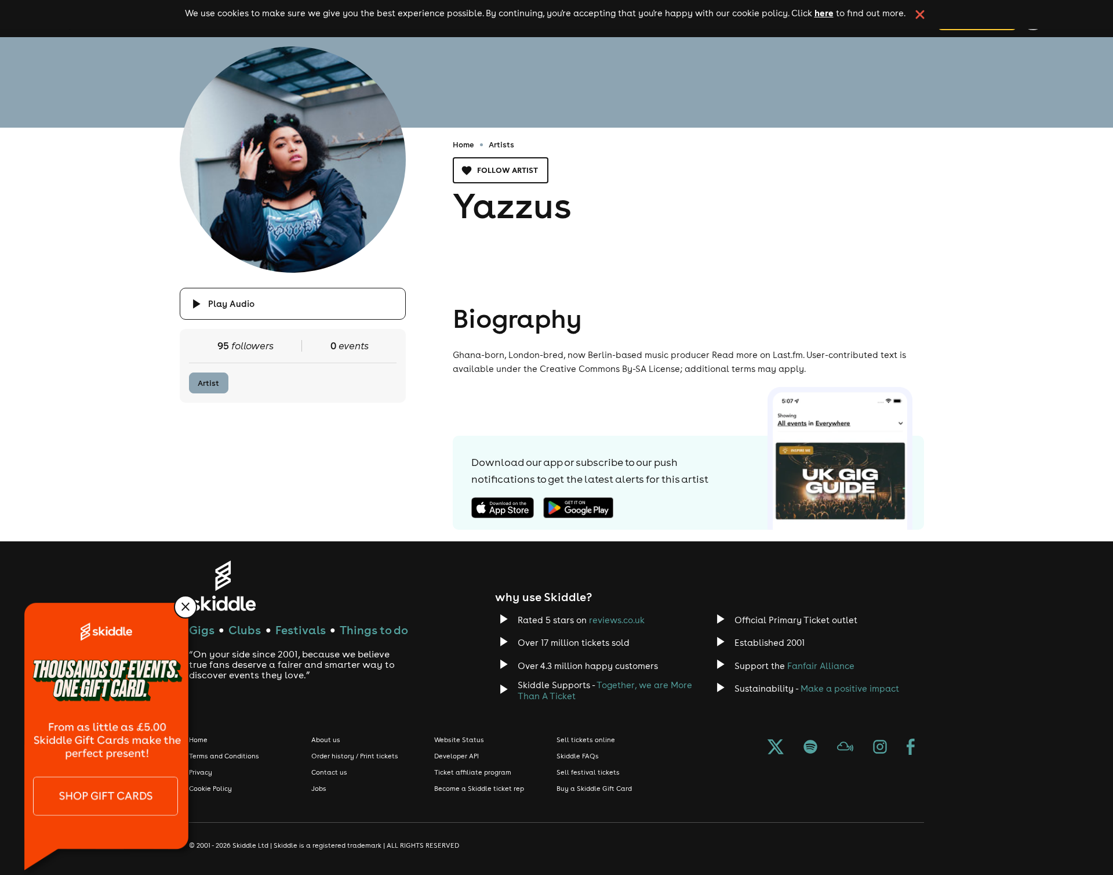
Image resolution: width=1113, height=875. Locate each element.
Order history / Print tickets (354, 756)
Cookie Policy (210, 788)
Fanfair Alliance (820, 665)
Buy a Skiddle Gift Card (594, 788)
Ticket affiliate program (472, 772)
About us (325, 740)
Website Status (459, 740)
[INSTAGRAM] (880, 747)
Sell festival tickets (588, 772)
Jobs (318, 788)
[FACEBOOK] (910, 747)
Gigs (201, 630)
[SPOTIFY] (810, 747)
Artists (501, 144)
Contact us (329, 772)
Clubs (244, 630)
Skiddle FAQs (577, 756)
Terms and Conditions (224, 756)
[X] (775, 747)
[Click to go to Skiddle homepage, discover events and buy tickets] (223, 586)
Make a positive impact (850, 688)
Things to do (374, 630)
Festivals (300, 630)
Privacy (200, 772)
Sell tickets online (585, 740)
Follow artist (507, 170)
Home (463, 144)
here (824, 13)
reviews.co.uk (617, 619)
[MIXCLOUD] (845, 747)
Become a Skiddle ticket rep (479, 788)
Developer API (456, 756)
